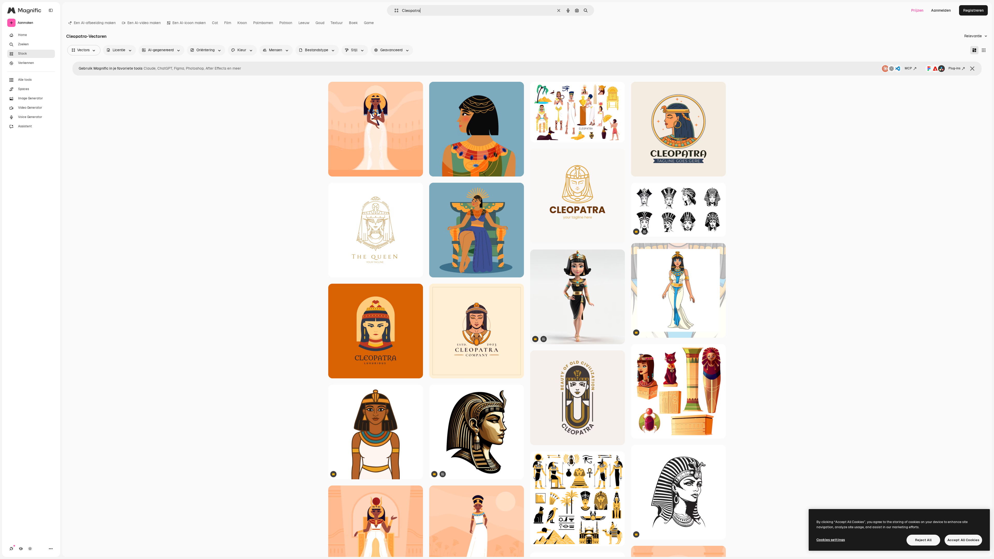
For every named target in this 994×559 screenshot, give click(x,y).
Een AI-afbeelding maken (95, 22)
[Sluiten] (972, 68)
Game (369, 22)
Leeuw (303, 22)
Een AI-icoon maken (189, 22)
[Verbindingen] (11, 549)
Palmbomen (263, 22)
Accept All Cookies (963, 540)
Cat (215, 22)
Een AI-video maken (144, 22)
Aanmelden (941, 10)
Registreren (973, 10)
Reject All (923, 540)
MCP (908, 68)
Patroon (285, 22)
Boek (353, 22)
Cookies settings (830, 540)
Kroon (242, 22)
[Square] (984, 50)
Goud (320, 22)
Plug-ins (954, 68)
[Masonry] (974, 50)
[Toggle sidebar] (51, 10)
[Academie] (21, 549)
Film (227, 22)
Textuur (337, 22)
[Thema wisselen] (30, 549)
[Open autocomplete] (394, 10)
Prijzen (917, 10)
